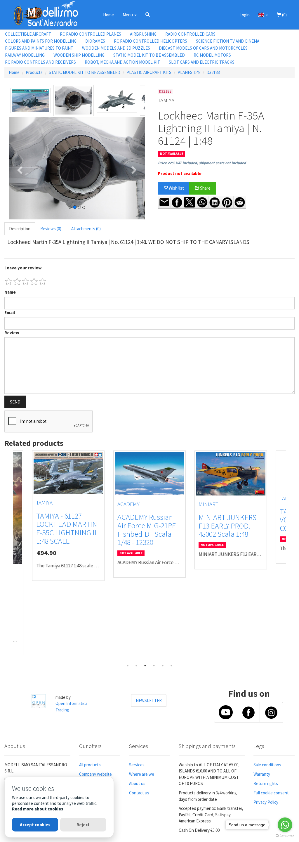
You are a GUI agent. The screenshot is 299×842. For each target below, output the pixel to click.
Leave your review (23, 268)
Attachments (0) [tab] (86, 228)
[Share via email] (164, 202)
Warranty (261, 774)
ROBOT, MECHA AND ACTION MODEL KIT (122, 62)
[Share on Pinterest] (227, 202)
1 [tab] (128, 665)
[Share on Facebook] (177, 202)
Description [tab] (19, 228)
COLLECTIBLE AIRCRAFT (28, 34)
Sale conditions (267, 764)
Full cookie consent (271, 793)
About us (137, 783)
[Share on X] (189, 202)
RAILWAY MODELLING (25, 55)
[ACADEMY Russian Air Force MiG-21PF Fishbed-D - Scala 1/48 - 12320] (149, 473)
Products (34, 72)
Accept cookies (35, 824)
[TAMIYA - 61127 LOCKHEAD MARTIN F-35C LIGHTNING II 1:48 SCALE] (68, 473)
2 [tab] (136, 665)
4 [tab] (154, 665)
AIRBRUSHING (143, 34)
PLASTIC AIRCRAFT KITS (148, 72)
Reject (83, 824)
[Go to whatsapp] (285, 824)
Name (10, 292)
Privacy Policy (265, 802)
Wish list (176, 188)
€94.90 (46, 553)
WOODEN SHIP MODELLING (79, 55)
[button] (147, 14)
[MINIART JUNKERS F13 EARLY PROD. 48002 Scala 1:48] (230, 474)
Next (290, 556)
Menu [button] (128, 15)
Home (108, 15)
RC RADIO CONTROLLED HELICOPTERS (150, 41)
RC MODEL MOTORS (212, 55)
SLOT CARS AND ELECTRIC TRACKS (201, 62)
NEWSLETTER (149, 700)
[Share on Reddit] (239, 202)
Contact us (139, 793)
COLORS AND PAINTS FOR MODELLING (41, 41)
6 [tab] (171, 665)
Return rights (265, 783)
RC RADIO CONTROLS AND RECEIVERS (40, 62)
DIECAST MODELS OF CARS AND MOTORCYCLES (203, 48)
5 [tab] (163, 665)
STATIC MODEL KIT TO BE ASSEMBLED (149, 55)
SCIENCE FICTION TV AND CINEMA (227, 41)
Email (9, 312)
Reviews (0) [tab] (50, 228)
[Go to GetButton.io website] (285, 836)
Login (244, 15)
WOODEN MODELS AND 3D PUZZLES (116, 48)
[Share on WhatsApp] (202, 202)
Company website (95, 774)
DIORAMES (95, 41)
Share (205, 188)
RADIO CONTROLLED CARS (190, 34)
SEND (15, 402)
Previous (9, 556)
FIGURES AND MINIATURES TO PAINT (39, 48)
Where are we (141, 774)
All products (90, 764)
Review (11, 332)
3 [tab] (145, 665)
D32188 (213, 72)
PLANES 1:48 (189, 72)
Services (137, 764)
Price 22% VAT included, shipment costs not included (202, 162)
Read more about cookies (37, 809)
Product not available (179, 173)
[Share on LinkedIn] (214, 202)
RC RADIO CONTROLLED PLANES (90, 34)
